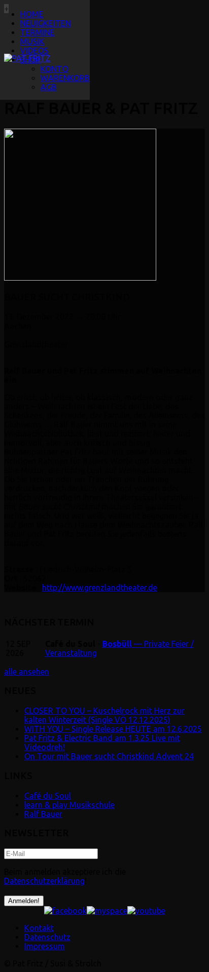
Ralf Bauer (43, 814)
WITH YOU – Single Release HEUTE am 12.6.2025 (113, 728)
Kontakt (39, 927)
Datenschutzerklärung (44, 880)
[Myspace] (107, 910)
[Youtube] (146, 910)
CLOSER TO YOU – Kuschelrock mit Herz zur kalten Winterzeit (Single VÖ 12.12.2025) (104, 715)
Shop (30, 59)
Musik (32, 41)
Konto (54, 68)
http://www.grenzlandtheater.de (99, 587)
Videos (34, 50)
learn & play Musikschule (69, 804)
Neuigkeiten (45, 23)
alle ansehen (26, 671)
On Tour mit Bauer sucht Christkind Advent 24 (109, 756)
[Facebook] (65, 910)
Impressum (44, 946)
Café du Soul (47, 795)
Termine (37, 32)
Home (32, 14)
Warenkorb (65, 78)
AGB (49, 87)
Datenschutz (47, 937)
